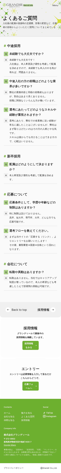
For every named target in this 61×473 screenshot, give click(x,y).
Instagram (51, 416)
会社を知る (9, 416)
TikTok (49, 413)
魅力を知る (26, 413)
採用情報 (25, 420)
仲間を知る (9, 420)
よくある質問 (27, 416)
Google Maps (10, 445)
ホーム (7, 413)
